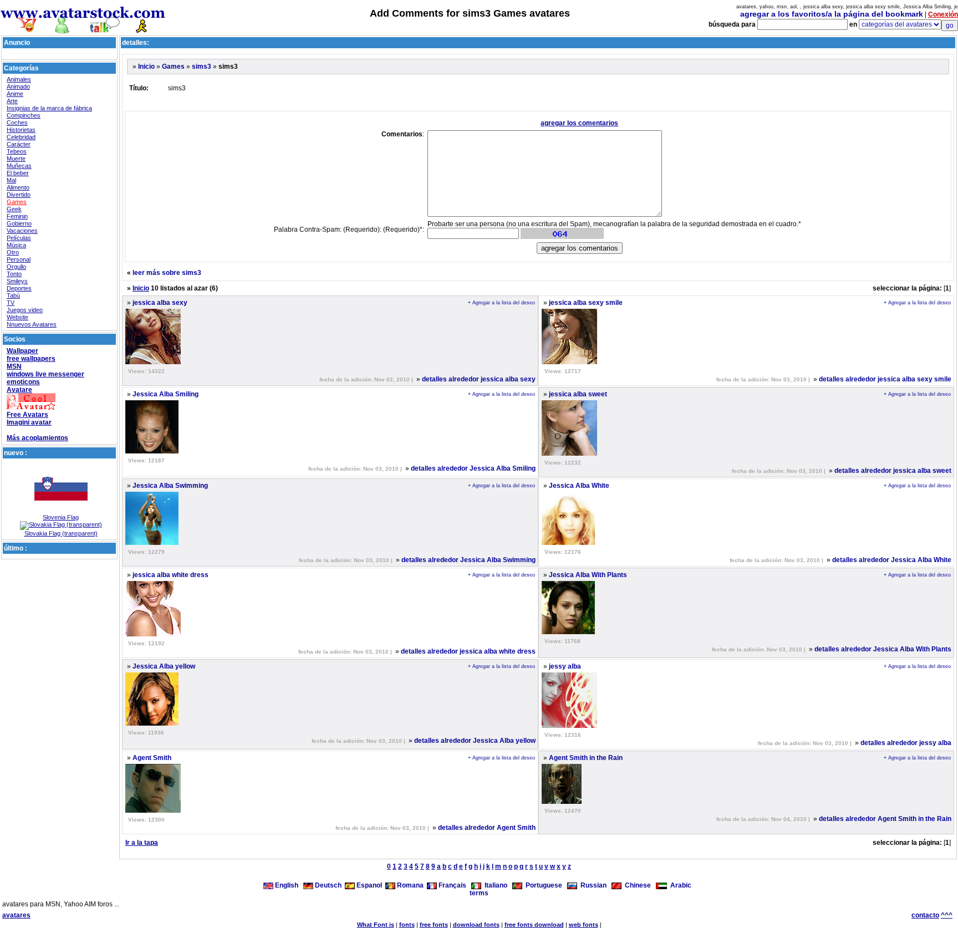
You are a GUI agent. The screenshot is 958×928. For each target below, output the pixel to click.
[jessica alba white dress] (153, 634)
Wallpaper (22, 351)
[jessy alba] (569, 725)
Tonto (14, 274)
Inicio (146, 66)
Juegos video (25, 310)
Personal (18, 259)
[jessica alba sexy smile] (569, 362)
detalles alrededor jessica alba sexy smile (885, 379)
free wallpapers (31, 359)
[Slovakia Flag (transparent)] (61, 524)
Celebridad (21, 137)
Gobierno (19, 223)
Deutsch (327, 885)
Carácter (18, 144)
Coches (17, 122)
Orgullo (16, 266)
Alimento (18, 187)
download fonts (476, 924)
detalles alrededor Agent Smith (487, 827)
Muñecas (19, 165)
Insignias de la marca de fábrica (49, 108)
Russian (592, 885)
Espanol (368, 885)
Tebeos (17, 151)
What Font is (375, 924)
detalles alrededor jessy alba (905, 743)
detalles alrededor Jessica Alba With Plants (882, 649)
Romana (409, 885)
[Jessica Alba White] (568, 542)
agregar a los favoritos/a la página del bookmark (831, 13)
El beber (18, 173)
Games (17, 201)
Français (451, 885)
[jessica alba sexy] (153, 362)
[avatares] (83, 29)
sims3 (201, 66)
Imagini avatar (29, 422)
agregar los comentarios (579, 123)
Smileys (17, 281)
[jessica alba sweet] (569, 453)
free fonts (434, 924)
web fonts (583, 924)
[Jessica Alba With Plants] (568, 632)
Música (16, 245)
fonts (407, 924)
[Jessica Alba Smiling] (152, 451)
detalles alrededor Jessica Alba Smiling (473, 468)
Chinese (636, 885)
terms (479, 893)
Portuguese (542, 885)
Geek (14, 209)
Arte (12, 101)
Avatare (19, 390)
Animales (19, 79)
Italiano (494, 885)
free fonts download (534, 924)
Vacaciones (22, 230)
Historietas (21, 129)
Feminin (17, 216)
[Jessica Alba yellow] (152, 723)
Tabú (13, 295)
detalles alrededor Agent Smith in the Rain (885, 818)
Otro (13, 252)
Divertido (18, 194)
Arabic (679, 885)
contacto (925, 915)
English (286, 885)
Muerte (16, 158)
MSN (14, 366)
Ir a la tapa (141, 843)
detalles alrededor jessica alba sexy (479, 379)
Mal (11, 180)
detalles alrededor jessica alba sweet (892, 470)
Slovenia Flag (61, 517)
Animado (18, 86)
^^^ (946, 915)
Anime (15, 93)
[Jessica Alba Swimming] (152, 542)
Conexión (943, 14)
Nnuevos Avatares (32, 324)
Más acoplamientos (37, 438)
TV (10, 302)
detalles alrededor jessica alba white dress (468, 651)
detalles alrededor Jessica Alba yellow (475, 740)
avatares (16, 915)
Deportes (19, 288)
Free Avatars (27, 415)
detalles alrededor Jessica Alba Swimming (468, 560)
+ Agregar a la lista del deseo (501, 302)
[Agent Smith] (153, 810)
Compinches (23, 115)
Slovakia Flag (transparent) (61, 533)
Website (17, 317)
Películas (19, 237)
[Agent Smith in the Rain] (562, 801)
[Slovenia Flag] (61, 511)
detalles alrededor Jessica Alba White (891, 560)
